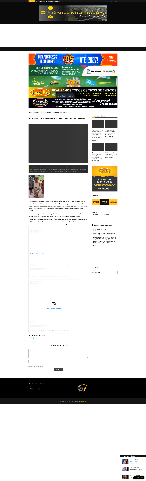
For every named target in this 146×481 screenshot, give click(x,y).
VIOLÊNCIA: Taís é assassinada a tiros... (136, 468)
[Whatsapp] (33, 338)
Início (31, 48)
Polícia (45, 48)
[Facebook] (111, 1)
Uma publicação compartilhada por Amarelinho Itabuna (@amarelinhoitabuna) (49, 276)
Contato (80, 48)
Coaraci (59, 48)
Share (102, 248)
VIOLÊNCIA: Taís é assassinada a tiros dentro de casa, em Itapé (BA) (110, 132)
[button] (138, 477)
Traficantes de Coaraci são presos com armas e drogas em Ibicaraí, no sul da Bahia (111, 155)
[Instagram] (115, 1)
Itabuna (52, 48)
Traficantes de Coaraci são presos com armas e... (49, 1)
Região (66, 48)
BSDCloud (84, 401)
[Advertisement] (73, 35)
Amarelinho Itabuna (102, 229)
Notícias (38, 48)
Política (72, 48)
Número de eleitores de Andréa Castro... (136, 460)
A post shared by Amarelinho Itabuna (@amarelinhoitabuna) (53, 330)
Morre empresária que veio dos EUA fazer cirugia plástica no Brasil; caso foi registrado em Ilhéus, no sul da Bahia (98, 156)
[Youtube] (116, 1)
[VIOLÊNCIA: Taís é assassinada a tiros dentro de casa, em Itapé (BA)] (111, 124)
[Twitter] (113, 1)
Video (96, 245)
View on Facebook (96, 248)
